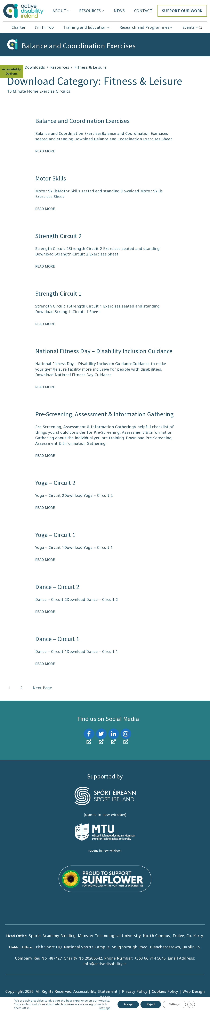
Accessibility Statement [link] (96, 991)
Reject (151, 1004)
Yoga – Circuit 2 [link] (55, 483)
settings (104, 1008)
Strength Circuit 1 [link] (58, 293)
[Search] (200, 27)
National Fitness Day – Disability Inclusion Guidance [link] (104, 351)
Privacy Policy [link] (135, 991)
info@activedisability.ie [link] (105, 963)
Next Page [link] (42, 687)
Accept (128, 1004)
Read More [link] (45, 151)
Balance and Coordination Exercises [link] (82, 121)
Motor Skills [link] (50, 178)
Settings (174, 1004)
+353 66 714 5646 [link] (150, 958)
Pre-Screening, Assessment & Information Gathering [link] (104, 414)
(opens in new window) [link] (105, 814)
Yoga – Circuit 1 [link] (55, 535)
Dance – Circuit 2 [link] (57, 587)
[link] (23, 11)
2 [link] (23, 687)
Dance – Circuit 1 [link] (57, 639)
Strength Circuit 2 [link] (58, 236)
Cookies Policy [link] (165, 991)
